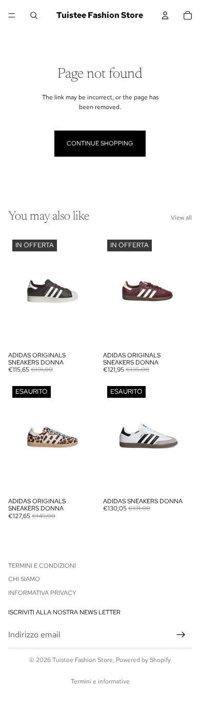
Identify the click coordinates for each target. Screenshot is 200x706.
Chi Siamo (24, 579)
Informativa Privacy (42, 593)
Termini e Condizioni (42, 566)
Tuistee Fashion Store (82, 660)
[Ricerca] (34, 15)
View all (181, 217)
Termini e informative (100, 681)
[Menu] (12, 15)
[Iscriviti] (181, 635)
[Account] (165, 15)
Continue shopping (100, 143)
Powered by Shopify (143, 660)
